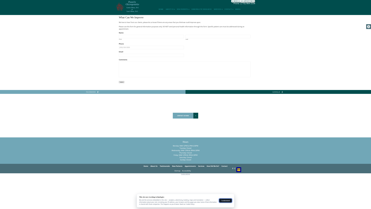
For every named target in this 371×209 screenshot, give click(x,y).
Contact (228, 9)
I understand (225, 200)
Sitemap (177, 171)
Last (187, 39)
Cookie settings (185, 174)
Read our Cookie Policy (187, 204)
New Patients (182, 9)
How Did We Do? (213, 166)
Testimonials (165, 166)
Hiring (238, 9)
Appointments (190, 166)
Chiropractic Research (201, 9)
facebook (91, 92)
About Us (170, 9)
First (120, 39)
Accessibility (186, 171)
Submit (122, 82)
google (277, 92)
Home (161, 9)
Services (217, 9)
